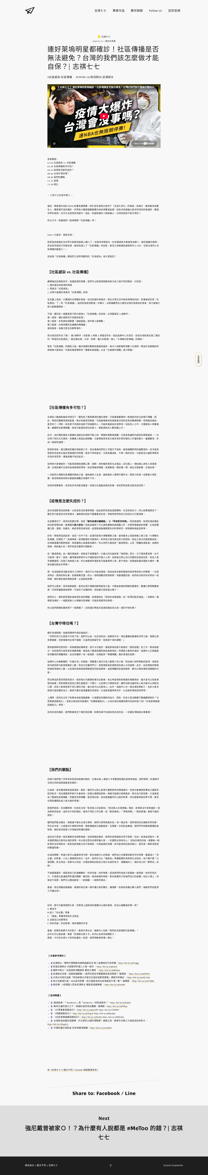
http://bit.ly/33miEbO (101, 1028)
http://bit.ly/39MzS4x (109, 970)
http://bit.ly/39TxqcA (83, 1013)
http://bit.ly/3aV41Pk (87, 1010)
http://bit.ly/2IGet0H (115, 984)
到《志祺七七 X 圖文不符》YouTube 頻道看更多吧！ (73, 1070)
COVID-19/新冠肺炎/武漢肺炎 (95, 77)
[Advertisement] (104, 25)
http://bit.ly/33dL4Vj (107, 966)
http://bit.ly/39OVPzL (139, 974)
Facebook (108, 1093)
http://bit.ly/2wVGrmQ (138, 977)
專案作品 (119, 10)
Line (130, 1093)
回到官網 (174, 10)
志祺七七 (100, 10)
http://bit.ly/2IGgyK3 (57, 1024)
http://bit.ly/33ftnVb (92, 1017)
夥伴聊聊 (137, 10)
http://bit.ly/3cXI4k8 (120, 1002)
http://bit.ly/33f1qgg (128, 963)
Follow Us (155, 10)
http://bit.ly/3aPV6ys (117, 1006)
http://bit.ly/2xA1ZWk (143, 981)
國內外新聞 (110, 41)
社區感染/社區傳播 (60, 77)
